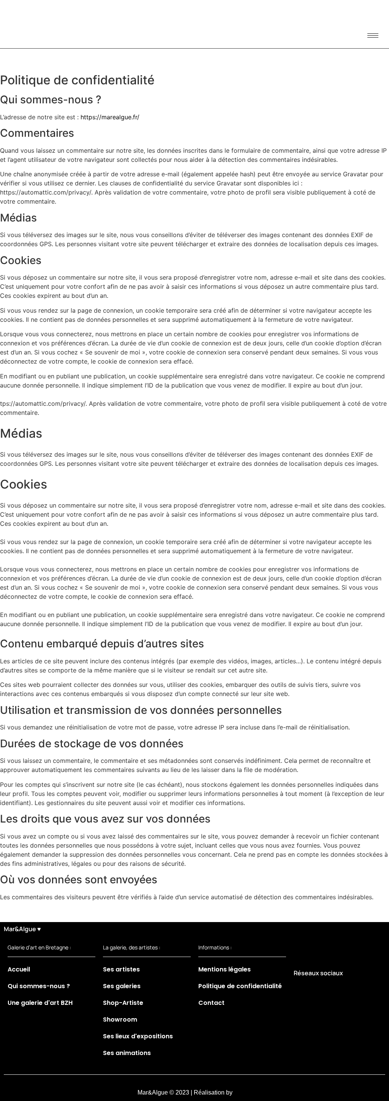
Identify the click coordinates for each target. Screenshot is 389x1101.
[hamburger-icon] (372, 35)
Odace (243, 1092)
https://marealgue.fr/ (110, 117)
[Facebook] (301, 991)
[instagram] (318, 991)
